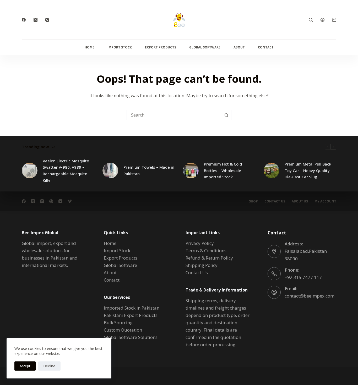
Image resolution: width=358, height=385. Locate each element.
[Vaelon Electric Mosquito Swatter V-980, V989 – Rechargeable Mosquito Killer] (29, 170)
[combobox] (174, 115)
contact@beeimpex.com (309, 296)
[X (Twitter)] (35, 20)
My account (325, 201)
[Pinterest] (51, 201)
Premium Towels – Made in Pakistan (148, 170)
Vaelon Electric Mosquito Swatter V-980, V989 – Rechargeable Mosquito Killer (66, 170)
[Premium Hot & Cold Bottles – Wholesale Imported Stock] (191, 170)
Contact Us (274, 201)
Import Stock (119, 47)
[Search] (311, 20)
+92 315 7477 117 (303, 277)
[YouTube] (60, 201)
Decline (49, 366)
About (239, 47)
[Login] (322, 20)
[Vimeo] (70, 201)
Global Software (204, 47)
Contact (266, 47)
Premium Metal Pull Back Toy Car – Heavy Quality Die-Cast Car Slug (308, 170)
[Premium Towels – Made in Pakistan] (110, 170)
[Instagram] (47, 20)
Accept (25, 366)
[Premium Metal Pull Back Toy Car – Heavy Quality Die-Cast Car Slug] (271, 170)
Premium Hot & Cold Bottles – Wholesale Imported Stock (223, 170)
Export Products (160, 47)
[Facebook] (24, 20)
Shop (253, 201)
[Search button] (226, 115)
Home (89, 47)
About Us (300, 201)
